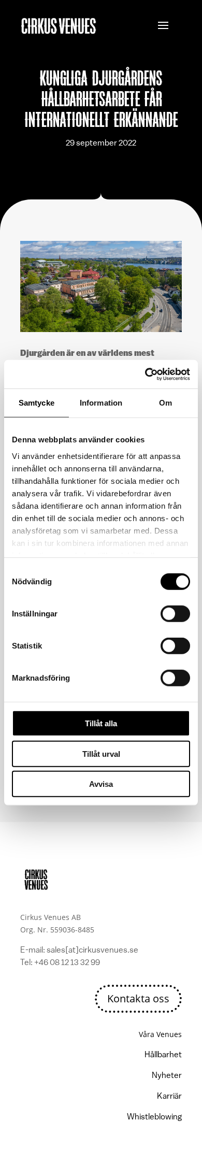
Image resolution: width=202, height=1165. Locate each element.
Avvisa (101, 784)
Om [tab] (165, 402)
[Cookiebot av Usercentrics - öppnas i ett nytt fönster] (145, 374)
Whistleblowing (154, 1117)
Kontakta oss (138, 998)
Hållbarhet (163, 1055)
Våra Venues (160, 1034)
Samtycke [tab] (36, 402)
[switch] (175, 614)
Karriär (169, 1096)
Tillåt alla (101, 723)
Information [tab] (101, 402)
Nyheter (167, 1076)
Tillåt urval (101, 753)
